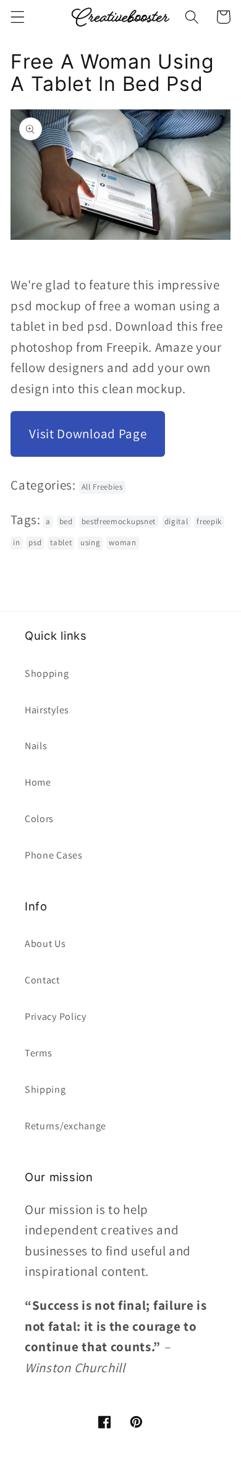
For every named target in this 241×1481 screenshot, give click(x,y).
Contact (42, 980)
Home (38, 782)
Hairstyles (47, 709)
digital (176, 521)
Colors (39, 818)
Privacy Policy (56, 1016)
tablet (61, 542)
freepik (209, 521)
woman (122, 542)
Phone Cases (54, 855)
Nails (36, 745)
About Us (45, 943)
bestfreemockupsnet (119, 521)
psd (34, 542)
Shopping (47, 673)
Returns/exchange (65, 1125)
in (16, 542)
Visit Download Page (87, 433)
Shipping (45, 1089)
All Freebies (102, 487)
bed (66, 521)
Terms (38, 1052)
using (90, 542)
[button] (17, 17)
